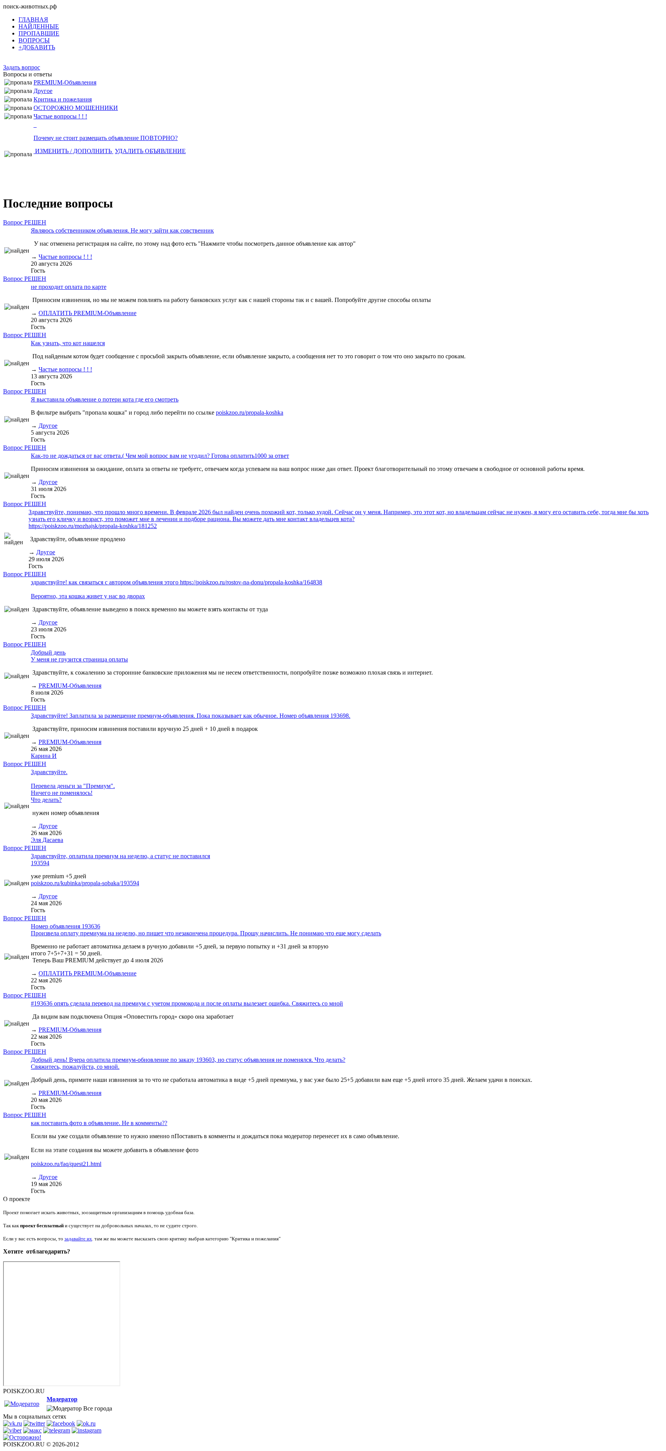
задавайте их (78, 1239)
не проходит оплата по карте (68, 286)
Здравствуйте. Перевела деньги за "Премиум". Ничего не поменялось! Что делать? (73, 786)
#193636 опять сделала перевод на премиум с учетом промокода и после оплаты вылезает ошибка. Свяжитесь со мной (187, 1003)
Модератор (62, 1399)
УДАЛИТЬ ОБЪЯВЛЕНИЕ (150, 151)
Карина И (44, 755)
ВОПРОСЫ (34, 40)
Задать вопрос (21, 67)
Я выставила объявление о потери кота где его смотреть (104, 399)
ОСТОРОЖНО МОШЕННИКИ (76, 108)
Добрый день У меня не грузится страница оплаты (79, 656)
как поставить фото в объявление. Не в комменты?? (99, 1123)
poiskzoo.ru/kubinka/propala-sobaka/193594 (85, 883)
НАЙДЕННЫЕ (38, 26)
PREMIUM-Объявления (65, 82)
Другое (43, 91)
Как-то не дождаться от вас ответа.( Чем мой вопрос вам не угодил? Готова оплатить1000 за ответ (160, 455)
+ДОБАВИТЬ (36, 47)
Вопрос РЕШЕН (24, 222)
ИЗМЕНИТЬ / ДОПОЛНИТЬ (73, 151)
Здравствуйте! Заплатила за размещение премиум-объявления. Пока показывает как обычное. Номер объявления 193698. (190, 715)
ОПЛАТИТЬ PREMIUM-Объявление (87, 313)
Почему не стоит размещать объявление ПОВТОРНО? (106, 138)
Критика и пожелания (63, 99)
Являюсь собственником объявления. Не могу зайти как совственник (122, 230)
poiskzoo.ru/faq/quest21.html (66, 1164)
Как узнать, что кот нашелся (68, 343)
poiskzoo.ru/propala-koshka (249, 412)
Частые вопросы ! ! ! (60, 116)
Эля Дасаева (47, 840)
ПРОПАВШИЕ (38, 33)
